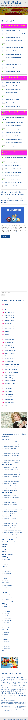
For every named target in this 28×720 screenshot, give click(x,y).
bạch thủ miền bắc (10, 680)
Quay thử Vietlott (9, 402)
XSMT (6, 309)
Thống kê (7, 337)
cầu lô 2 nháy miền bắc (21, 689)
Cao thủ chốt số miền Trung (20, 680)
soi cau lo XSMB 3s (22, 702)
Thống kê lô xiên (7, 608)
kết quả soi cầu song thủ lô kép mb (14, 82)
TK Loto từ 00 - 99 (10, 383)
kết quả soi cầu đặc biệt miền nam (14, 142)
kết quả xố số (16, 698)
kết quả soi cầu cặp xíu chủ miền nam (14, 139)
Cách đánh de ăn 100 (6, 685)
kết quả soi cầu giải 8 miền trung (13, 185)
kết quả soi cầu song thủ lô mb (13, 106)
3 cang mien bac (4, 677)
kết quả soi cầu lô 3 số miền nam (13, 132)
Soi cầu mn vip (7, 492)
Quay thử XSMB (9, 394)
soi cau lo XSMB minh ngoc (18, 704)
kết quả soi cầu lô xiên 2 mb (12, 96)
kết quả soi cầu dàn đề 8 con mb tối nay (11, 457)
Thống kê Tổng (9, 377)
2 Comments (5, 202)
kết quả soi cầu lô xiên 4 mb (12, 102)
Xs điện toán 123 (9, 342)
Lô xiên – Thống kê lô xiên (12, 364)
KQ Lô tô (5, 629)
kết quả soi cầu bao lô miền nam (13, 135)
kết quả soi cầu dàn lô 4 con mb (13, 67)
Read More (5, 236)
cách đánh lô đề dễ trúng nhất (14, 687)
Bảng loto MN (8, 391)
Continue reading (19, 231)
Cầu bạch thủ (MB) (9, 348)
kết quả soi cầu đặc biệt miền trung (13, 182)
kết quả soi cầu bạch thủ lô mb (13, 44)
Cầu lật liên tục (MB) (10, 350)
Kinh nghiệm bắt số (8, 542)
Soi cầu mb (6, 439)
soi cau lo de (24, 700)
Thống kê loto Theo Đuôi (11, 372)
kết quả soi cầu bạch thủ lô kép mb (14, 40)
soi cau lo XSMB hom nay (8, 704)
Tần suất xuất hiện (10, 380)
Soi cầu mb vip (7, 465)
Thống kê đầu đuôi (10, 375)
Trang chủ (5, 719)
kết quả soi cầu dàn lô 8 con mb (13, 85)
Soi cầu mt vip (6, 516)
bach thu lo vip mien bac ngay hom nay (12, 679)
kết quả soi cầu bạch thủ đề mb (13, 37)
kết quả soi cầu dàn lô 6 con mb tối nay (11, 478)
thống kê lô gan (9, 361)
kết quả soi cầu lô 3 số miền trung (13, 172)
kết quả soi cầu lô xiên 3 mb (12, 99)
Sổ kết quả (5, 557)
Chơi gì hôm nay (22, 197)
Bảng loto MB (8, 386)
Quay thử (5, 639)
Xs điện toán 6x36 (9, 339)
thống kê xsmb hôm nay (7, 710)
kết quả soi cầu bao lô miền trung (13, 175)
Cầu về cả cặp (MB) (10, 353)
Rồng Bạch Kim (18, 700)
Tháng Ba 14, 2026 (10, 197)
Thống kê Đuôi (7, 615)
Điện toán (5, 583)
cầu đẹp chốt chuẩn (4, 691)
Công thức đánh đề (13, 689)
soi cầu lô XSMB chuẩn (18, 707)
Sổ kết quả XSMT (9, 318)
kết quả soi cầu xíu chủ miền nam (13, 125)
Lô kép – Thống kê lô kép (12, 367)
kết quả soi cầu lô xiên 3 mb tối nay (10, 485)
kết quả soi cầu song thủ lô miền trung (14, 162)
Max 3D (7, 331)
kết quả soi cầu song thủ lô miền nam (14, 122)
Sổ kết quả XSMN (9, 320)
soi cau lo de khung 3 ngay (13, 702)
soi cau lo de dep (4, 702)
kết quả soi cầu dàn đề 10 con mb (13, 61)
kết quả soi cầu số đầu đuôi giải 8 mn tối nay (12, 506)
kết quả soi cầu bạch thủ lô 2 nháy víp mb (15, 33)
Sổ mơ (6, 405)
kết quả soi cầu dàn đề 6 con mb (13, 54)
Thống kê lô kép (17, 709)
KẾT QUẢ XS (6, 544)
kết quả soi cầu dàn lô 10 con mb (13, 64)
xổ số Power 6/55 (9, 328)
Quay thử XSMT (9, 399)
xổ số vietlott (8, 323)
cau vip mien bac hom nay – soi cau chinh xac (11, 2)
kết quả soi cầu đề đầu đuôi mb (13, 92)
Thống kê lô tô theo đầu (11, 369)
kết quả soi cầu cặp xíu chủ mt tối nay (11, 520)
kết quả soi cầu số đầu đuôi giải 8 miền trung (15, 168)
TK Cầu (4, 592)
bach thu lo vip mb (18, 677)
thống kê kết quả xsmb (9, 709)
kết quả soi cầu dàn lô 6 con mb (13, 89)
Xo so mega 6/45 (9, 326)
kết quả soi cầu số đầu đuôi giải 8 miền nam (16, 129)
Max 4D (7, 334)
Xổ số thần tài (8, 345)
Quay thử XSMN (9, 397)
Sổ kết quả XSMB (9, 315)
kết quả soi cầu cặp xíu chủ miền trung (14, 179)
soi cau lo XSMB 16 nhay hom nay (8, 703)
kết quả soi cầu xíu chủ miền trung (13, 165)
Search (3, 294)
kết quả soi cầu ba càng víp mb (13, 30)
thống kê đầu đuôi (9, 358)
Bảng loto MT (8, 388)
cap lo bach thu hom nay (16, 682)
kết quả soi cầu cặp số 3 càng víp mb (14, 47)
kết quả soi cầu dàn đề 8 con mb (13, 57)
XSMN (6, 307)
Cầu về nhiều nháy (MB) (11, 356)
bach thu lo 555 (10, 677)
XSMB (6, 304)
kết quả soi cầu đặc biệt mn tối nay (10, 499)
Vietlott (4, 566)
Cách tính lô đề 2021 (14, 684)
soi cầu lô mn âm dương (9, 707)
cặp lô (9, 691)
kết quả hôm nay (9, 312)
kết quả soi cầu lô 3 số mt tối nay (10, 527)
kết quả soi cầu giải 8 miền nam (13, 146)
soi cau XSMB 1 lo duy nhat (15, 706)
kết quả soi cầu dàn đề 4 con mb (13, 50)
